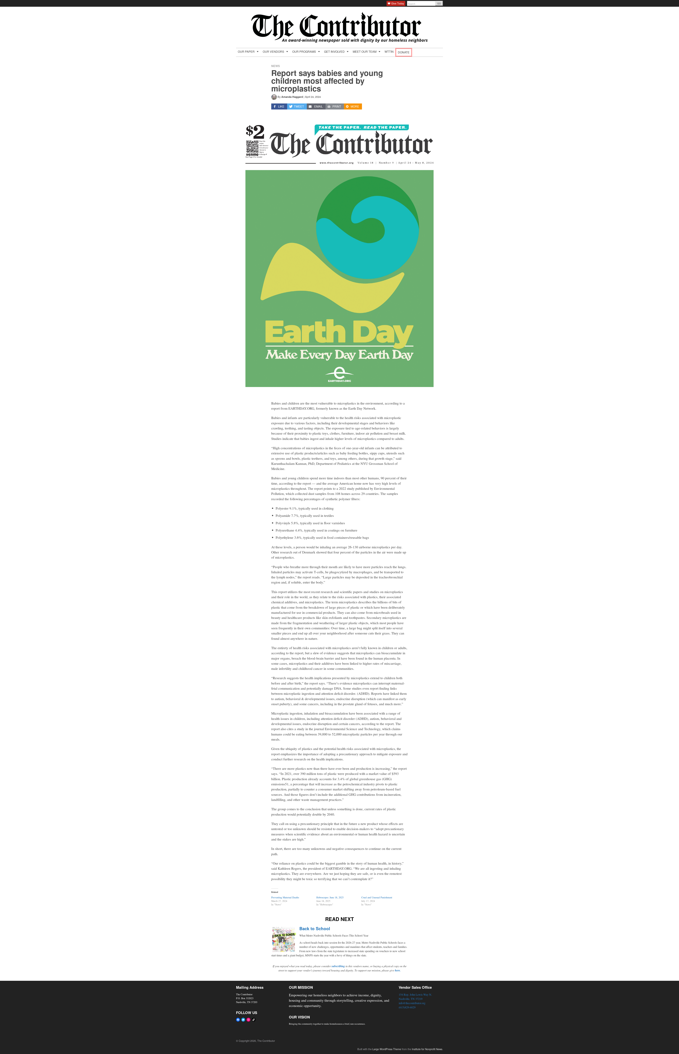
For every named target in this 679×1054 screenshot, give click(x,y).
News (275, 66)
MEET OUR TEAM (365, 52)
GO (439, 3)
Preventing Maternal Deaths (285, 897)
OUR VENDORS (274, 52)
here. (398, 970)
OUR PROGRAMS (304, 52)
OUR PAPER (246, 52)
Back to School (314, 928)
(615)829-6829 (407, 1007)
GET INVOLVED (334, 52)
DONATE (404, 52)
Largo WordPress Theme (386, 1049)
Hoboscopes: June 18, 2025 (330, 897)
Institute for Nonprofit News (427, 1049)
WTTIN (389, 52)
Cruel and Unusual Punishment (376, 897)
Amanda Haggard (292, 97)
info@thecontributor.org (412, 1003)
